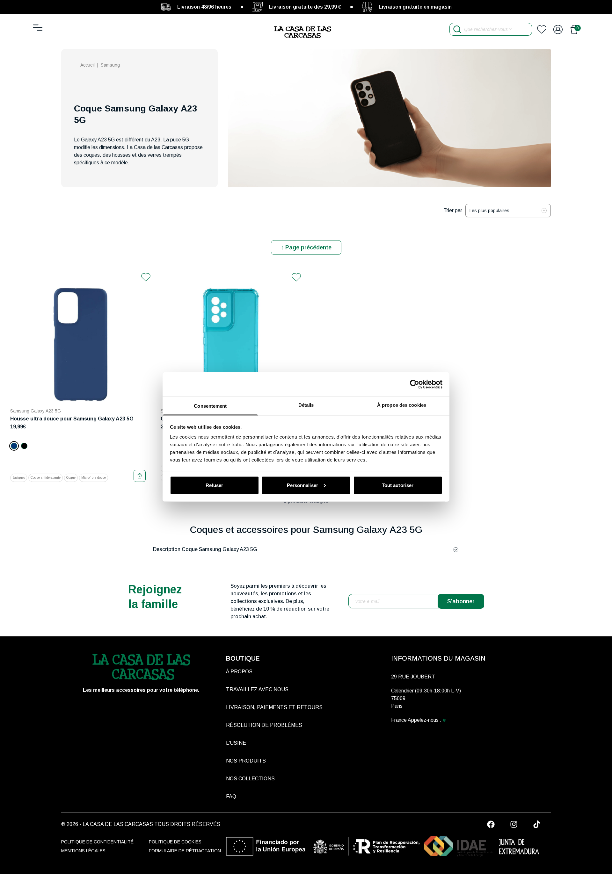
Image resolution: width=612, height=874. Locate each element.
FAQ (231, 796)
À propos (239, 671)
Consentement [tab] (210, 406)
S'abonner (461, 601)
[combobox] (508, 210)
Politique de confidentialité (97, 841)
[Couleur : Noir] (24, 446)
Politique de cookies (175, 841)
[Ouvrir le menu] (37, 27)
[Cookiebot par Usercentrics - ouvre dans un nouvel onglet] (414, 384)
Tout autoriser (397, 485)
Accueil (87, 65)
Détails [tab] (306, 405)
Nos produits (246, 760)
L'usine (236, 743)
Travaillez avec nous (257, 689)
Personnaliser (302, 485)
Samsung (110, 65)
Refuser (214, 485)
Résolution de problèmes (264, 725)
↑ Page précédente (306, 247)
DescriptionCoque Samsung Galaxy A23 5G (205, 549)
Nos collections (250, 778)
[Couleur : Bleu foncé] (14, 446)
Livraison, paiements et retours (274, 707)
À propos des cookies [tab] (401, 405)
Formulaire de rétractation (185, 850)
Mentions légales (83, 850)
